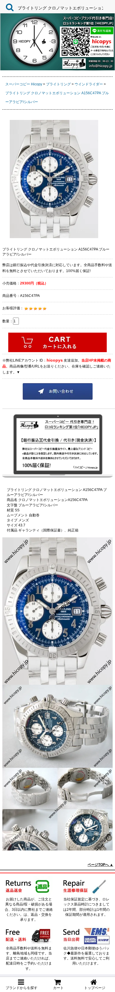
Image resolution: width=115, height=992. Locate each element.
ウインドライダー (89, 84)
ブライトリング (58, 84)
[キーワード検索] (8, 7)
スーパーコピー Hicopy (23, 84)
